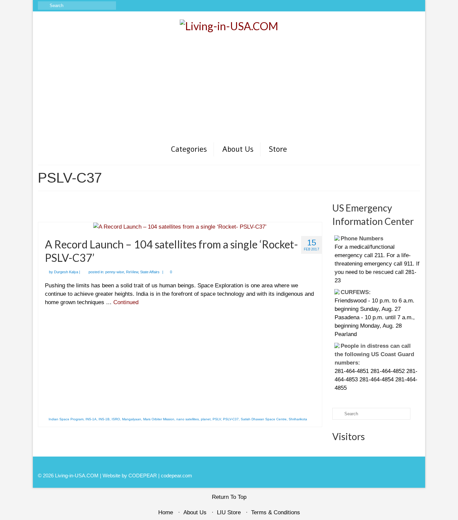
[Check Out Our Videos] (386, 5)
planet (206, 419)
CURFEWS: (356, 292)
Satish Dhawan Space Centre (264, 419)
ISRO (116, 419)
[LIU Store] (405, 5)
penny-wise (114, 272)
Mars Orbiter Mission (158, 419)
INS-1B (104, 419)
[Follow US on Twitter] (396, 5)
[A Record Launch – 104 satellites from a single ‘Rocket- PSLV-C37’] (180, 226)
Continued (125, 302)
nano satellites (187, 419)
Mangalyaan (131, 419)
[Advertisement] (229, 91)
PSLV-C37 (231, 419)
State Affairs (150, 272)
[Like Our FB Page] (376, 5)
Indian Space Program (66, 419)
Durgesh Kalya (66, 272)
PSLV (217, 419)
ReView (132, 272)
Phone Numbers (362, 238)
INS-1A (91, 419)
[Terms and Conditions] (415, 5)
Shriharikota (298, 419)
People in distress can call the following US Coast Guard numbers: (374, 354)
